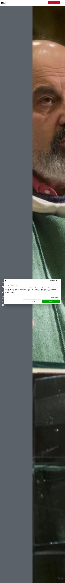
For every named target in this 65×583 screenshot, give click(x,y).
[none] (61, 578)
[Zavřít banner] (59, 281)
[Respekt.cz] (3, 3)
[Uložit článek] (3, 305)
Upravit (31, 301)
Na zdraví (4, 282)
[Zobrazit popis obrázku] (58, 578)
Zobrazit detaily (54, 297)
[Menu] (62, 2)
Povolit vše (51, 301)
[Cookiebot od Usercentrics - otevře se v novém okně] (51, 281)
